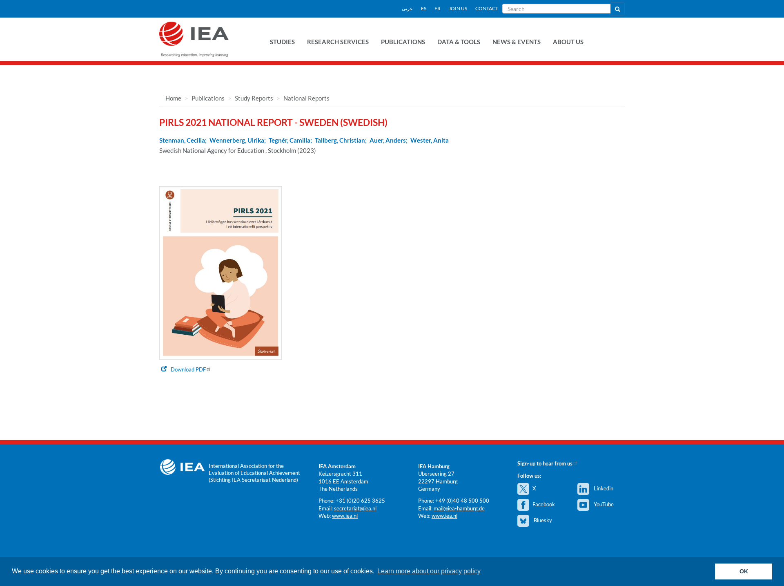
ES (423, 8)
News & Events (516, 41)
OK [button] (743, 571)
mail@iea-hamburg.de (459, 508)
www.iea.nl (345, 515)
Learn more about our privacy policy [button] (429, 571)
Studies (282, 41)
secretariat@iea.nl (355, 508)
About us (568, 41)
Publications (403, 41)
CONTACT (486, 8)
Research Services (338, 41)
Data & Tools (458, 41)
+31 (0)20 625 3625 (360, 500)
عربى (407, 8)
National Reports (306, 98)
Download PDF (188, 369)
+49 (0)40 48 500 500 (462, 500)
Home (173, 98)
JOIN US (458, 8)
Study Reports (254, 98)
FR (437, 8)
